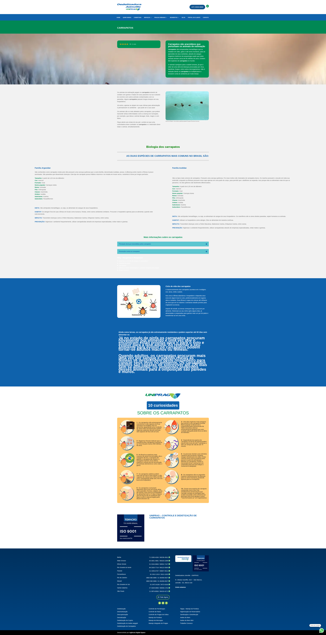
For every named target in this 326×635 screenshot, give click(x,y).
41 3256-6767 (154, 571)
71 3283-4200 (154, 557)
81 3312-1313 (154, 574)
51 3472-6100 (154, 584)
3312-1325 (164, 574)
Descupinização (122, 614)
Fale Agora (164, 597)
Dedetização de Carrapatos (126, 626)
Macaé (119, 581)
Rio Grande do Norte (124, 567)
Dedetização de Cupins (125, 620)
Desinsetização (122, 612)
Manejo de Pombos (155, 617)
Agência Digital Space (137, 632)
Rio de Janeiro (122, 577)
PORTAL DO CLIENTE (194, 17)
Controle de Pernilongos (157, 609)
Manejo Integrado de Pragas (158, 623)
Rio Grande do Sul (123, 584)
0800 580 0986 (151, 578)
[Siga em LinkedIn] (159, 603)
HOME (118, 17)
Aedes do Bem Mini (186, 620)
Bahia (119, 557)
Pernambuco (121, 574)
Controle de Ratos (155, 612)
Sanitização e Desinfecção (189, 614)
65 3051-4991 (154, 561)
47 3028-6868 (154, 588)
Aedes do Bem (185, 617)
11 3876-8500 (154, 591)
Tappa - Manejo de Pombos (189, 609)
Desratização (121, 617)
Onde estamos (180, 587)
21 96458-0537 (163, 578)
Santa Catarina (122, 588)
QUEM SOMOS (127, 17)
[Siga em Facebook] (166, 603)
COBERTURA (137, 17)
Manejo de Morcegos (156, 620)
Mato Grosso (121, 561)
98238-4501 (164, 557)
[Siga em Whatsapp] (207, 6)
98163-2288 (164, 561)
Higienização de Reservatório (190, 612)
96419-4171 (164, 591)
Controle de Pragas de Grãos (159, 614)
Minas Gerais (121, 564)
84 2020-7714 (154, 567)
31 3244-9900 (154, 564)
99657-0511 (164, 571)
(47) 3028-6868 (197, 7)
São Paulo (120, 591)
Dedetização (121, 609)
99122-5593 (164, 567)
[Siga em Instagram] (163, 603)
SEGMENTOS (173, 17)
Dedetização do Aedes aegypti (127, 623)
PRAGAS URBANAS (160, 17)
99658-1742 (164, 588)
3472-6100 (164, 584)
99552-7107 (164, 564)
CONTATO (206, 17)
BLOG (183, 17)
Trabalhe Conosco (186, 623)
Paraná (119, 571)
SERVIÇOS (147, 17)
